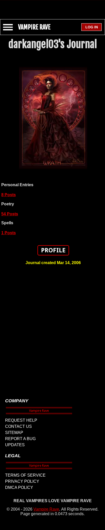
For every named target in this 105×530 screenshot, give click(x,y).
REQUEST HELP (21, 420)
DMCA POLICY (19, 487)
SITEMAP (14, 432)
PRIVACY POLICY (22, 481)
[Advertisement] (52, 7)
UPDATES (15, 445)
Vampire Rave (46, 509)
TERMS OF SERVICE (25, 475)
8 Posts (8, 195)
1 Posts (8, 233)
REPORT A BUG (20, 439)
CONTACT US (18, 426)
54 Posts (9, 214)
